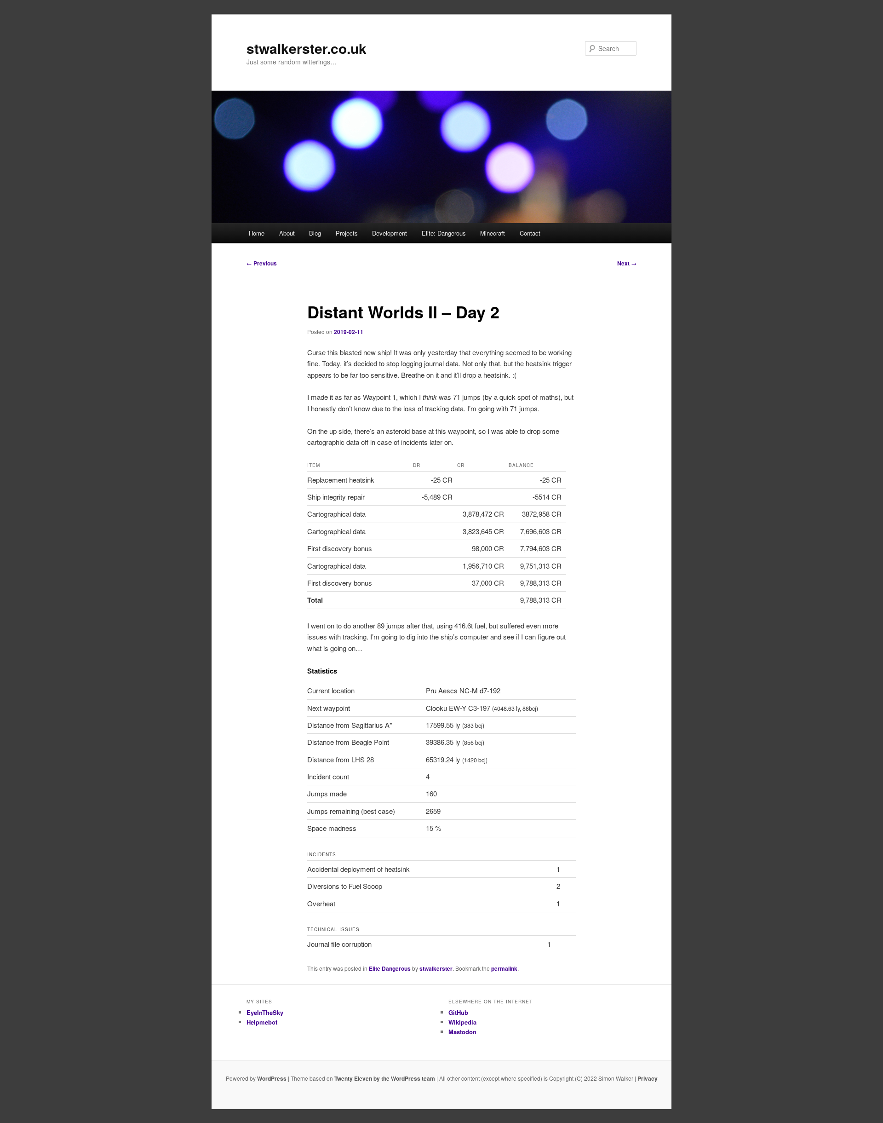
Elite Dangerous (390, 968)
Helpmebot (262, 1022)
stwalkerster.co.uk (307, 48)
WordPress (272, 1078)
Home (256, 233)
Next (626, 263)
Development (389, 233)
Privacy (647, 1078)
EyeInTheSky (265, 1012)
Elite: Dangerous (444, 233)
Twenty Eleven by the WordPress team (384, 1078)
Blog (315, 233)
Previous (262, 263)
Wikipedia (462, 1022)
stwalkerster (436, 968)
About (287, 233)
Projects (347, 233)
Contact (530, 233)
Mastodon (462, 1031)
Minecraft (492, 233)
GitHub (458, 1012)
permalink (504, 968)
